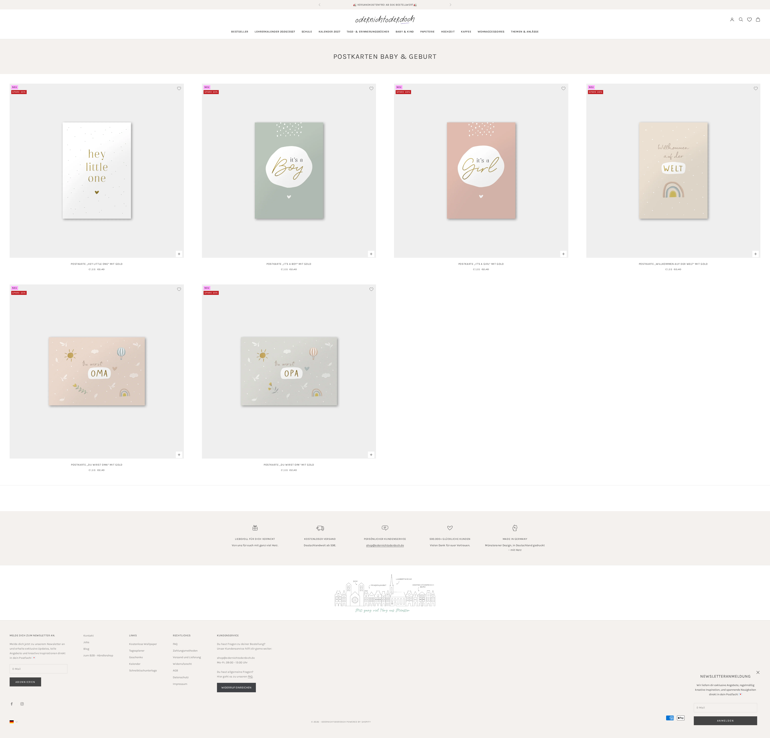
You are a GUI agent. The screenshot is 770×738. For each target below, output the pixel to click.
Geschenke (136, 657)
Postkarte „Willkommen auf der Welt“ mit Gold (673, 263)
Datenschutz (181, 677)
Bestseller (239, 31)
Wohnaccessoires (491, 31)
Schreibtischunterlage (143, 670)
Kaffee (466, 31)
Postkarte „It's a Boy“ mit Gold (288, 263)
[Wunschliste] (749, 19)
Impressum (180, 684)
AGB (175, 670)
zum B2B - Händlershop (98, 655)
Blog (86, 649)
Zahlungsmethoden (185, 650)
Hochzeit (448, 31)
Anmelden (725, 720)
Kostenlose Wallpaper (143, 644)
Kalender (134, 664)
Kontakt (88, 635)
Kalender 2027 (329, 31)
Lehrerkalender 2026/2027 (275, 31)
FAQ (175, 644)
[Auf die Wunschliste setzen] (179, 88)
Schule (307, 31)
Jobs (86, 642)
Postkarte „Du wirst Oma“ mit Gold (97, 464)
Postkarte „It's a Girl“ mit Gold (481, 263)
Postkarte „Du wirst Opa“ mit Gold (289, 464)
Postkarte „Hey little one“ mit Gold (97, 263)
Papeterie (427, 31)
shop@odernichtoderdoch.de (385, 545)
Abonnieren (25, 681)
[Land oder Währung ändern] (14, 721)
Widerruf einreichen (236, 687)
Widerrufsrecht (182, 664)
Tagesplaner (136, 650)
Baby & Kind (405, 31)
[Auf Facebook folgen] (12, 704)
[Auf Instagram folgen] (22, 704)
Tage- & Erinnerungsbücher (368, 31)
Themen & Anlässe (525, 31)
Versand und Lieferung (187, 657)
